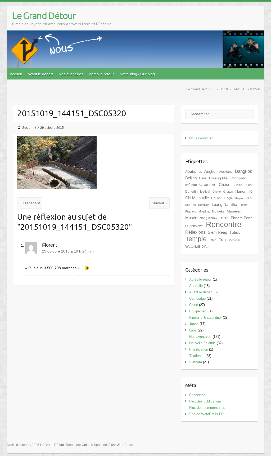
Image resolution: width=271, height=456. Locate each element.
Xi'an (205, 247)
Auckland (226, 172)
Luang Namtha (224, 204)
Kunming (203, 204)
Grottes (228, 191)
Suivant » (159, 203)
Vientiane (235, 240)
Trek (223, 240)
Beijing (191, 178)
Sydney (234, 232)
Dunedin (191, 191)
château (191, 185)
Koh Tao (190, 204)
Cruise (224, 185)
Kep (249, 198)
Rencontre (223, 224)
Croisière (207, 184)
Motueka (218, 211)
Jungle (228, 198)
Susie (26, 128)
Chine (193, 305)
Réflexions (195, 232)
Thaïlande (196, 356)
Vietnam (195, 362)
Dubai (248, 185)
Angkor (210, 171)
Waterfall (192, 247)
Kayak (239, 198)
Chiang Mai (218, 178)
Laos (193, 330)
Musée (191, 218)
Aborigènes (193, 172)
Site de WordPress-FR (206, 414)
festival (205, 191)
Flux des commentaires (207, 408)
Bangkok (243, 171)
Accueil (16, 74)
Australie (196, 286)
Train (212, 240)
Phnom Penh (241, 218)
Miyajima (204, 211)
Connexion (197, 395)
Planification (198, 349)
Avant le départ (40, 74)
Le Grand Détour (44, 15)
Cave (203, 178)
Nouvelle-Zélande (202, 343)
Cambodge (197, 298)
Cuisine (237, 185)
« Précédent (30, 203)
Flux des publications (205, 401)
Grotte (217, 191)
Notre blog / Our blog (137, 74)
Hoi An (216, 198)
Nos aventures (71, 74)
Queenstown (194, 226)
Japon (193, 324)
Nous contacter (201, 138)
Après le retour (101, 74)
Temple (196, 238)
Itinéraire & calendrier (205, 318)
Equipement (198, 311)
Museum (234, 211)
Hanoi (240, 191)
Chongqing (239, 178)
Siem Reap (217, 232)
